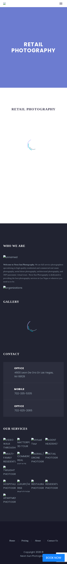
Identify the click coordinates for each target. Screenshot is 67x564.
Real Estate (36, 8)
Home (12, 541)
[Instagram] (35, 529)
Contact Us (52, 541)
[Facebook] (27, 529)
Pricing (25, 541)
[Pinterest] (39, 529)
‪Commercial (55, 8)
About (38, 541)
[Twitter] (31, 529)
